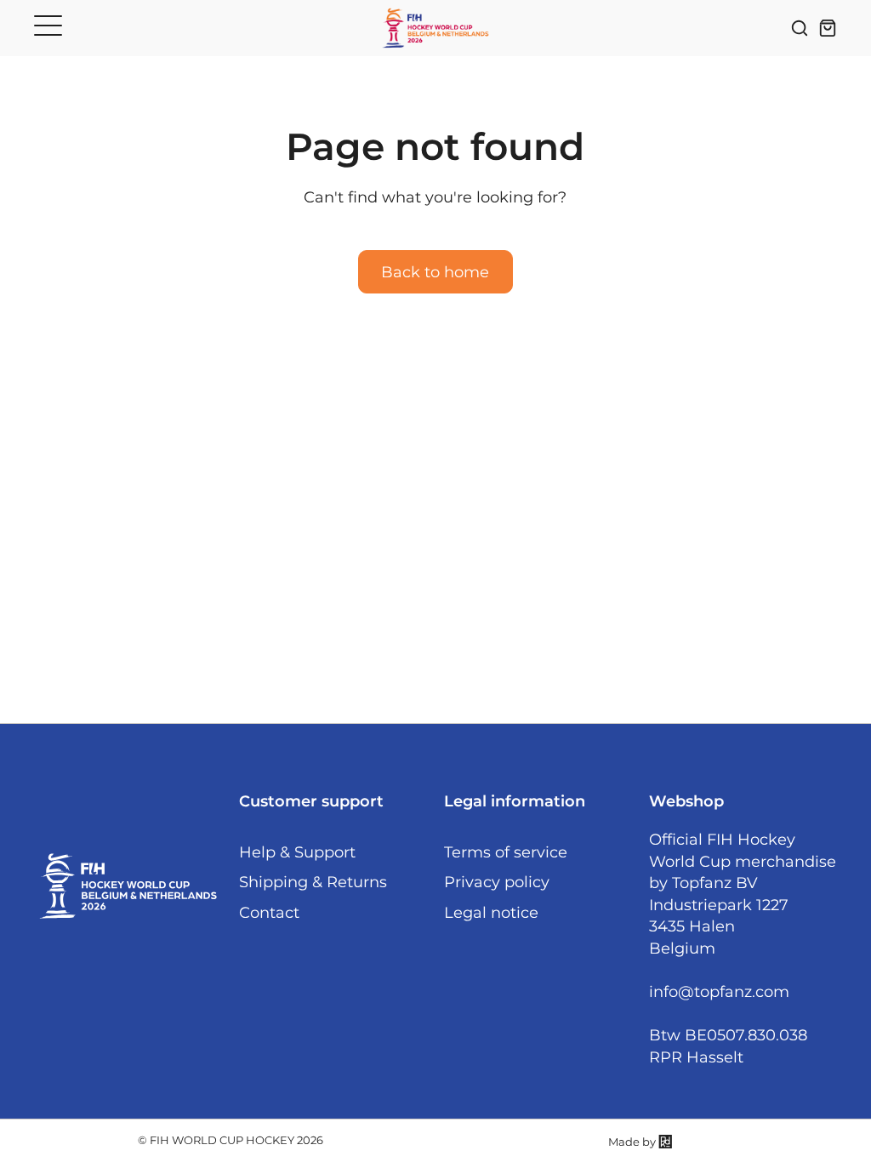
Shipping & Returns (313, 882)
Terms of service (505, 852)
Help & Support (297, 852)
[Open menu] (48, 25)
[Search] (799, 28)
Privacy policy (496, 882)
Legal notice (491, 912)
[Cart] (827, 28)
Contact (269, 912)
